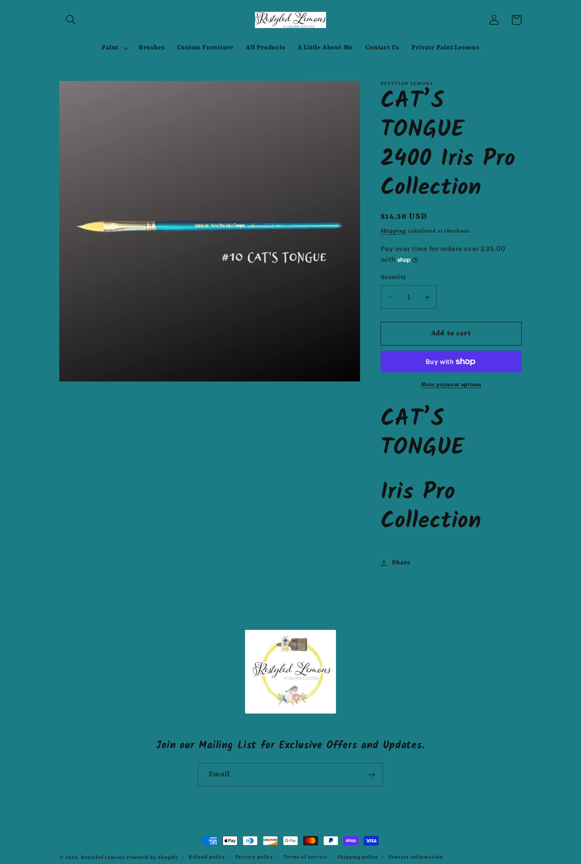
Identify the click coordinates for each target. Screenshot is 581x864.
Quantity (393, 277)
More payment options (451, 385)
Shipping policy (357, 857)
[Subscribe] (371, 775)
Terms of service (305, 857)
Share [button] (401, 562)
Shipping (393, 231)
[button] (70, 20)
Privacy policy (255, 857)
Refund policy (207, 857)
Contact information (416, 857)
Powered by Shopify (152, 857)
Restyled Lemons (103, 857)
